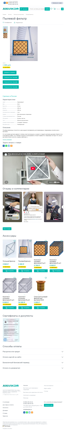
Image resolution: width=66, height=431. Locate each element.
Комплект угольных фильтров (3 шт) (8, 298)
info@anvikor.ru (27, 409)
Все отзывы (7, 228)
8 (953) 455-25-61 (13, 2)
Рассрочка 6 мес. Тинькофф (10, 87)
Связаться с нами (57, 3)
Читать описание (7, 139)
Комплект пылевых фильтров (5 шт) (55, 261)
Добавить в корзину (9, 72)
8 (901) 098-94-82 (13, 4)
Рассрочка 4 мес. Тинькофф (10, 82)
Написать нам (48, 405)
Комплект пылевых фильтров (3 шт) (39, 261)
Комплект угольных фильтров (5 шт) (24, 298)
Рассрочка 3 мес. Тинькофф (10, 77)
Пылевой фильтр (24, 261)
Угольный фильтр (9, 261)
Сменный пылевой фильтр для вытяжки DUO (40, 298)
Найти (47, 9)
